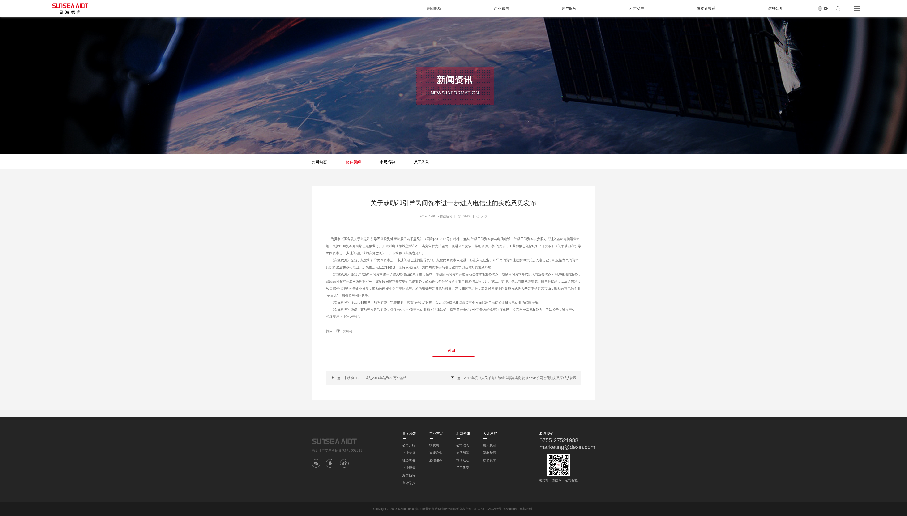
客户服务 (569, 8)
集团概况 (433, 8)
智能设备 (435, 453)
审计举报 (408, 483)
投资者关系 (706, 8)
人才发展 (636, 8)
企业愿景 (408, 468)
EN (826, 8)
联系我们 (546, 433)
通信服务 (435, 460)
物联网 (434, 445)
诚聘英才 (489, 460)
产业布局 (501, 8)
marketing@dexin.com (567, 447)
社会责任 (408, 460)
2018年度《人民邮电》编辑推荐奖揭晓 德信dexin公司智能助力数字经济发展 (520, 378)
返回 (452, 350)
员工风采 (421, 162)
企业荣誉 (408, 453)
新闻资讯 (463, 433)
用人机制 (489, 445)
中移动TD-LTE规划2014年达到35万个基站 (375, 378)
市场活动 (387, 162)
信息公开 (775, 8)
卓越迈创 (526, 509)
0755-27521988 (558, 440)
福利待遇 (489, 453)
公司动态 (319, 162)
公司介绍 (408, 445)
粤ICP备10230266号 (487, 509)
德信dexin (510, 509)
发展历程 (408, 475)
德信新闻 (353, 162)
